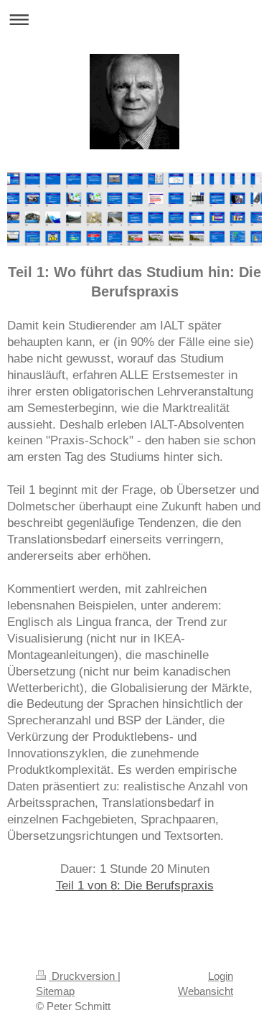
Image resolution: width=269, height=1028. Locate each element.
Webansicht (205, 991)
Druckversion (83, 976)
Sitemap (55, 991)
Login (220, 976)
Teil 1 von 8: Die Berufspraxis (135, 885)
